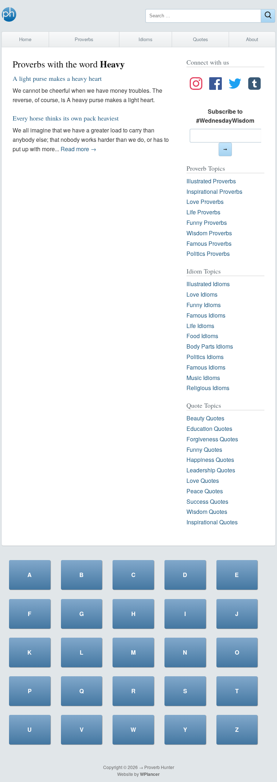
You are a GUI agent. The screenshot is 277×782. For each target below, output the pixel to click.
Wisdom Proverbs (209, 233)
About (252, 39)
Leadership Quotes (210, 470)
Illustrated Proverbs (211, 181)
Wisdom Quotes (206, 511)
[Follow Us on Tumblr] (254, 84)
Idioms (145, 39)
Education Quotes (209, 428)
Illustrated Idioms (208, 284)
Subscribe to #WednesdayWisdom (225, 116)
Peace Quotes (204, 491)
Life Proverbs (203, 212)
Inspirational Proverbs (214, 191)
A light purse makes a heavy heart (57, 78)
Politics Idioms (205, 357)
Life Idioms (200, 326)
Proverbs (84, 39)
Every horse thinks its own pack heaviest (66, 118)
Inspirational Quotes (212, 522)
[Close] (268, 16)
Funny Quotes (204, 449)
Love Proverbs (205, 201)
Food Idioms (202, 336)
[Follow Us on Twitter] (235, 84)
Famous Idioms (205, 315)
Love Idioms (201, 294)
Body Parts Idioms (209, 346)
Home (25, 39)
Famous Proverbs (209, 243)
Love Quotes (202, 480)
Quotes (200, 39)
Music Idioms (203, 377)
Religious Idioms (207, 388)
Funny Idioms (203, 305)
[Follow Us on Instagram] (196, 84)
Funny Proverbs (206, 222)
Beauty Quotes (205, 418)
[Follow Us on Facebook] (215, 84)
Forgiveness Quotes (212, 439)
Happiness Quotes (210, 459)
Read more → (78, 149)
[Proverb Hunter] (9, 15)
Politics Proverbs (208, 253)
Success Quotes (207, 501)
